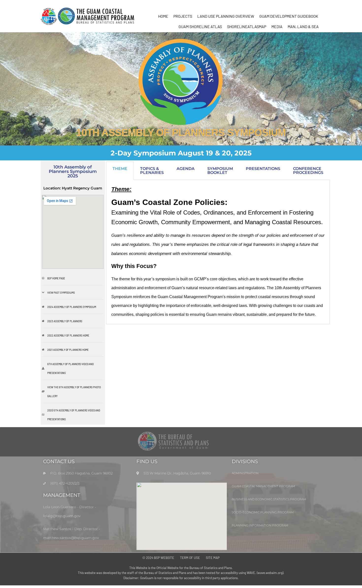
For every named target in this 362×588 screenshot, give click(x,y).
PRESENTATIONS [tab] (263, 168)
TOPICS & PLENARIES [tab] (152, 170)
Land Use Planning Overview (225, 16)
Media (276, 26)
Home (163, 16)
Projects (182, 16)
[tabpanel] (218, 252)
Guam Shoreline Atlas (200, 26)
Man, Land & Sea (303, 26)
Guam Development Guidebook (288, 16)
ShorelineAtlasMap (246, 26)
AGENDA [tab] (186, 168)
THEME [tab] (120, 168)
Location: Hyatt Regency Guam (72, 188)
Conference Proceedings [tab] (308, 170)
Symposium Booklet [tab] (220, 170)
